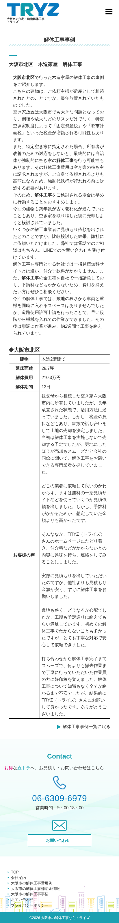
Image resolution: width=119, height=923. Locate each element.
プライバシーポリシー (30, 905)
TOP (15, 872)
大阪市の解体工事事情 (30, 894)
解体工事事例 (59, 40)
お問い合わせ (22, 899)
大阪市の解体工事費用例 (31, 883)
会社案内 (18, 877)
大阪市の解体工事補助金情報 (35, 888)
